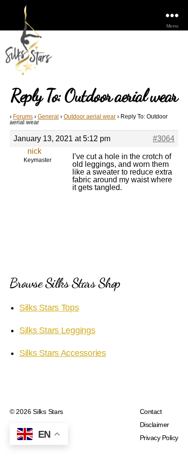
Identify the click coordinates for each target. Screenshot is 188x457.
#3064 (164, 138)
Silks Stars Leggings (57, 330)
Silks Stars (48, 411)
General (48, 116)
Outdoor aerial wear (90, 116)
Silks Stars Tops (49, 307)
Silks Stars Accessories (62, 353)
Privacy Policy (159, 438)
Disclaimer (154, 424)
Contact (151, 411)
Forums (23, 116)
